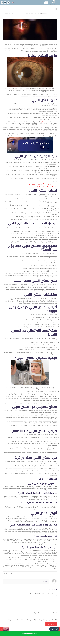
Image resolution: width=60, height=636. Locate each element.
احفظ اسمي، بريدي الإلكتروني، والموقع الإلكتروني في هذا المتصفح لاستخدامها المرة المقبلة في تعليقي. (30, 620)
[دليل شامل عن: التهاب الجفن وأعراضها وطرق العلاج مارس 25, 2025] (1, 630)
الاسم (55, 613)
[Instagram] (8, 2)
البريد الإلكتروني (35, 613)
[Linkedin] (1, 2)
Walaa (43, 13)
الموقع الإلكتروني (17, 613)
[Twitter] (5, 2)
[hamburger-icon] (46, 2)
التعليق (55, 595)
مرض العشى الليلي (45, 122)
